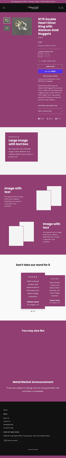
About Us (6, 418)
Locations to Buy (8, 428)
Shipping (40, 45)
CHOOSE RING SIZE (45, 51)
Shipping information (47, 106)
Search (5, 410)
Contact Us (6, 421)
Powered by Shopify (33, 449)
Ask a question (45, 111)
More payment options (50, 76)
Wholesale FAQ (8, 425)
